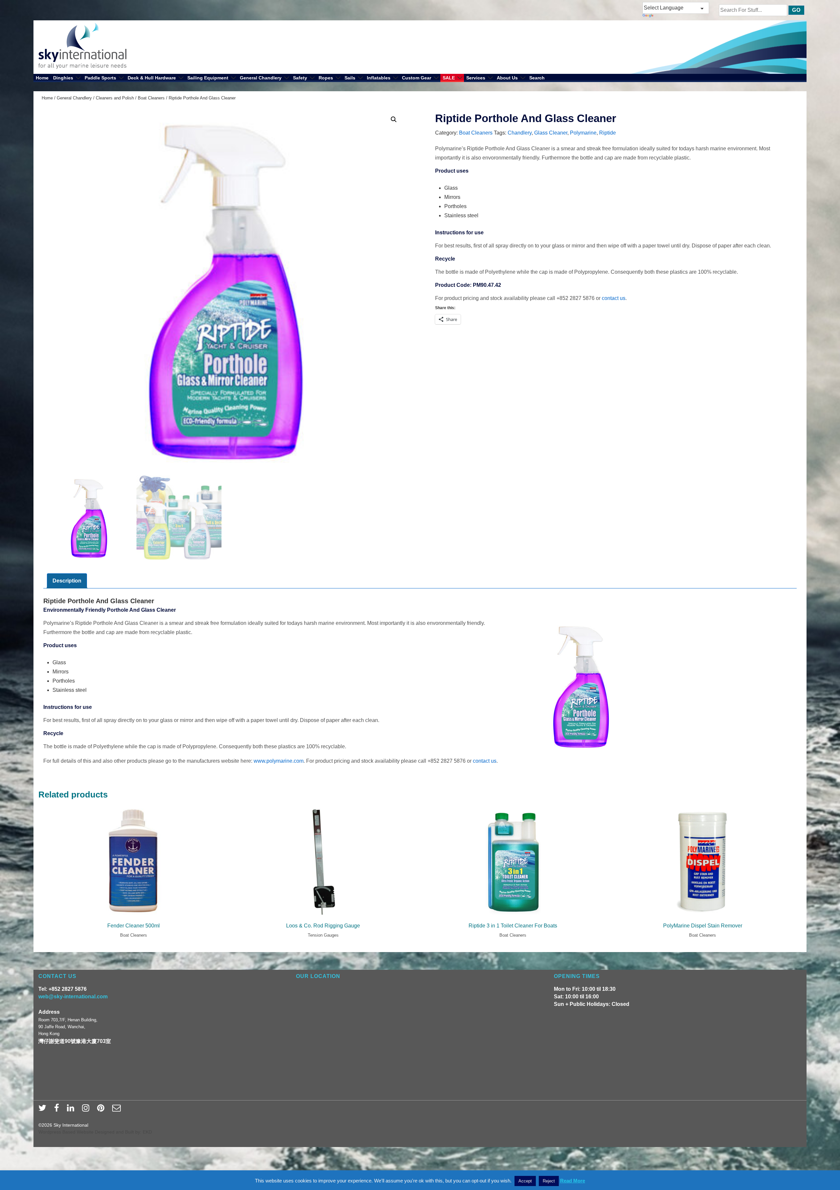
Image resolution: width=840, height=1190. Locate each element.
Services (475, 77)
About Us (507, 77)
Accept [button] (525, 1181)
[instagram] (87, 1110)
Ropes (326, 77)
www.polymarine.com (279, 761)
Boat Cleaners (151, 98)
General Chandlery (261, 77)
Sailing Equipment (207, 77)
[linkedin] (72, 1110)
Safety (300, 77)
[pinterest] (102, 1110)
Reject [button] (549, 1181)
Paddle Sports (100, 77)
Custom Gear (416, 77)
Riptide (607, 133)
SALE (449, 77)
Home (42, 77)
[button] (394, 119)
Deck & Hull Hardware (152, 77)
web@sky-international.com (73, 996)
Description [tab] (66, 581)
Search (537, 77)
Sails (350, 77)
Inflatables (378, 77)
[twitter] (43, 1110)
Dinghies (63, 77)
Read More (572, 1180)
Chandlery (520, 133)
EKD (147, 1132)
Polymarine (583, 133)
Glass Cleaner (550, 133)
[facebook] (58, 1110)
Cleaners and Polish (115, 98)
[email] (117, 1110)
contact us (613, 298)
